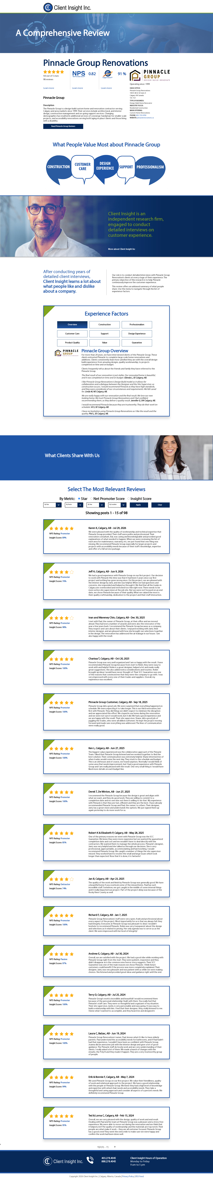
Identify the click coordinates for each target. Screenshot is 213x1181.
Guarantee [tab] (137, 343)
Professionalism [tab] (137, 325)
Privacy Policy (128, 1177)
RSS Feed (140, 1177)
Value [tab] (104, 343)
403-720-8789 (141, 115)
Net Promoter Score (109, 499)
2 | (101, 1147)
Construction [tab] (105, 325)
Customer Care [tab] (72, 334)
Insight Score (141, 499)
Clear (160, 505)
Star (84, 499)
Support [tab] (104, 334)
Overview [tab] (72, 325)
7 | (107, 1147)
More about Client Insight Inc (121, 249)
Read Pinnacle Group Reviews (63, 126)
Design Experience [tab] (137, 334)
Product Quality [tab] (72, 343)
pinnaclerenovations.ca (145, 118)
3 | (103, 1147)
